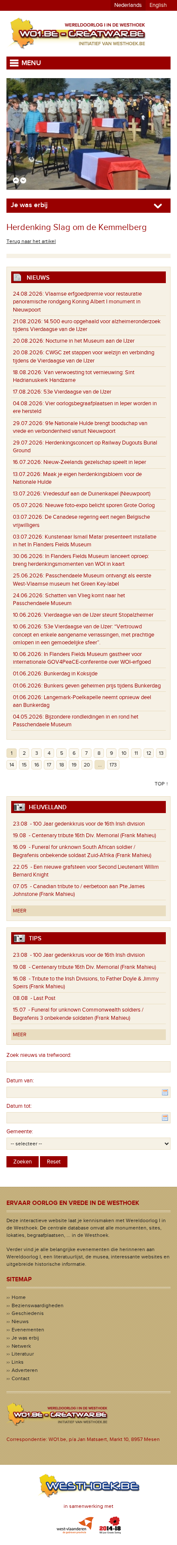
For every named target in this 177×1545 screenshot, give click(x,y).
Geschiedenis (28, 1313)
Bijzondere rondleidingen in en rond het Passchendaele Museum (75, 720)
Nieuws (20, 1321)
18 (61, 765)
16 (36, 765)
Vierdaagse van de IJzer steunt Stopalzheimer (83, 615)
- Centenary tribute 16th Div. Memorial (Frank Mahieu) (84, 835)
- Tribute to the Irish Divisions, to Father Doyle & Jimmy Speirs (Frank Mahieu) (86, 982)
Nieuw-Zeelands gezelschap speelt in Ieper (79, 462)
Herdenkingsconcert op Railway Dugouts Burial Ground (85, 446)
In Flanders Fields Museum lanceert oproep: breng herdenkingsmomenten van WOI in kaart (81, 560)
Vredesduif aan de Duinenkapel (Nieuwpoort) (81, 493)
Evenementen (28, 1330)
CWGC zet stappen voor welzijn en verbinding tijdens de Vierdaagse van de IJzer (83, 356)
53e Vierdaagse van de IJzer (62, 391)
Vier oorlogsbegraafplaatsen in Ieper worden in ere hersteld (85, 407)
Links (18, 1362)
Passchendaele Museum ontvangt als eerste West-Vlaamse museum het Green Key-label (82, 579)
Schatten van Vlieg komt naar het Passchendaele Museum (69, 599)
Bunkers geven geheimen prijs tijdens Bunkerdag (87, 685)
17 (49, 765)
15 (24, 765)
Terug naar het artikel (31, 241)
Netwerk (21, 1346)
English (158, 5)
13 (161, 753)
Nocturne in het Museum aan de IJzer (73, 340)
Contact (21, 1378)
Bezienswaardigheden (38, 1305)
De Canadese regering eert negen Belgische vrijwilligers (81, 521)
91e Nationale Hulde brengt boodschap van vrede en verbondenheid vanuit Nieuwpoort (80, 427)
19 (74, 765)
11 (136, 753)
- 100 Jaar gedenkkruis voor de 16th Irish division (79, 823)
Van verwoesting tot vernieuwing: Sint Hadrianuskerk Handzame (73, 376)
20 (87, 765)
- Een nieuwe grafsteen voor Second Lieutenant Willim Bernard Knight (86, 871)
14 (11, 765)
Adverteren (25, 1370)
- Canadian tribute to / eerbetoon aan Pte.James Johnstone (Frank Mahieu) (79, 890)
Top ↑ (161, 784)
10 (124, 753)
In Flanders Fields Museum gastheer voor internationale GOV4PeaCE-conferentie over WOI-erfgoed (82, 658)
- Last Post (34, 998)
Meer (19, 911)
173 (113, 765)
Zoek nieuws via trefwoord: (38, 1055)
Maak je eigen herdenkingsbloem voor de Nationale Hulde (77, 478)
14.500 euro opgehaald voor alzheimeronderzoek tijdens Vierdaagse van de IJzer (87, 325)
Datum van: (20, 1080)
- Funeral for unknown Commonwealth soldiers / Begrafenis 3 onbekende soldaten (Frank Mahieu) (78, 1013)
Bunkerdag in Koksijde (55, 673)
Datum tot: (19, 1106)
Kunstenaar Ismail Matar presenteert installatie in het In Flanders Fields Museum (84, 540)
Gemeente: (19, 1131)
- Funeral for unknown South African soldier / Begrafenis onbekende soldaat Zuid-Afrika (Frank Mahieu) (82, 851)
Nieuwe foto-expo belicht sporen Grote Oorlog (84, 505)
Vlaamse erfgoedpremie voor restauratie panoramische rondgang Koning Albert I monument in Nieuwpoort (77, 301)
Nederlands (128, 5)
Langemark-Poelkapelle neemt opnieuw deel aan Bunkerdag (82, 701)
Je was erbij (25, 1338)
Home (19, 1297)
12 (148, 753)
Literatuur (23, 1354)
